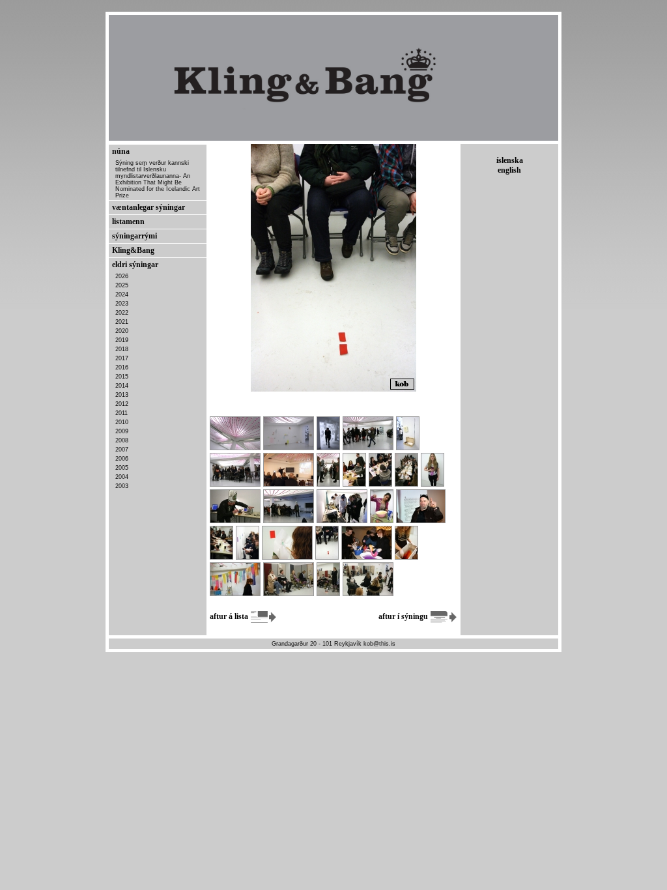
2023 (121, 303)
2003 (121, 486)
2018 (121, 349)
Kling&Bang (133, 250)
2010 (121, 422)
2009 (121, 431)
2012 (121, 404)
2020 (121, 331)
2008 (121, 440)
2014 (121, 385)
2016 (121, 367)
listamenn (128, 221)
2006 (121, 458)
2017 (121, 358)
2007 (121, 449)
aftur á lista (230, 616)
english (509, 170)
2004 (121, 477)
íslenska (509, 160)
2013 (121, 395)
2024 (121, 294)
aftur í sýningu (404, 616)
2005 (121, 468)
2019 (121, 340)
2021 (121, 322)
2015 (121, 376)
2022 (121, 312)
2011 (121, 413)
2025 (121, 285)
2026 (121, 276)
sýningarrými (134, 235)
